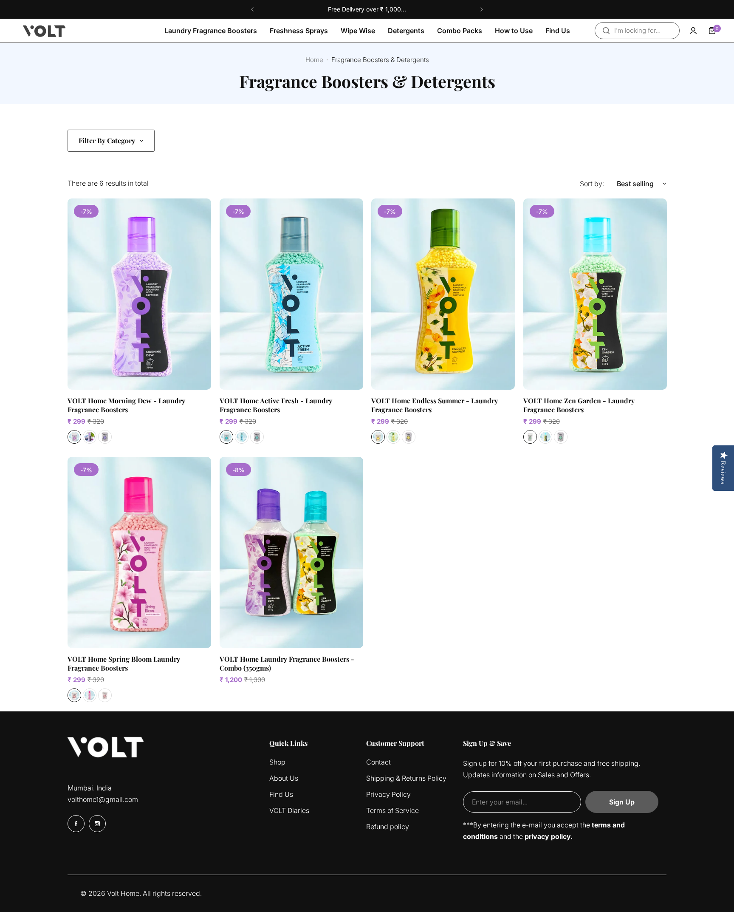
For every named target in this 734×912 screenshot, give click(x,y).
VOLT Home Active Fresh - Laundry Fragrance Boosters (276, 405)
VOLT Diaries (289, 810)
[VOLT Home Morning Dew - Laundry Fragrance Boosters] (139, 294)
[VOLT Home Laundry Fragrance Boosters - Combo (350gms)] (291, 552)
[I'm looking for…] (606, 30)
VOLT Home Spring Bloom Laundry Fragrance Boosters (124, 663)
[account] (693, 30)
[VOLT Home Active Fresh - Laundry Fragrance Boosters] (291, 294)
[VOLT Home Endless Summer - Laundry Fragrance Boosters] (443, 294)
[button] (252, 9)
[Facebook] (76, 823)
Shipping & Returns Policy (406, 778)
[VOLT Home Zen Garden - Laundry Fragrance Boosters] (595, 294)
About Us (283, 778)
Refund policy (387, 826)
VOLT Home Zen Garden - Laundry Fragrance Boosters (579, 405)
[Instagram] (97, 823)
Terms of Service (392, 810)
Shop (277, 762)
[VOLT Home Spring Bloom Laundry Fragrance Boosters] (139, 552)
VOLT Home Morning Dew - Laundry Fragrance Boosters (126, 405)
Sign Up (622, 802)
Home (314, 60)
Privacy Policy (388, 794)
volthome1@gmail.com (103, 799)
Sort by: (592, 183)
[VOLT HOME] (44, 30)
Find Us (281, 794)
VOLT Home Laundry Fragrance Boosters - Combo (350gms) (287, 663)
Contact (378, 762)
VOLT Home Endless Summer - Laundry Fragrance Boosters (434, 405)
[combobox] (637, 30)
